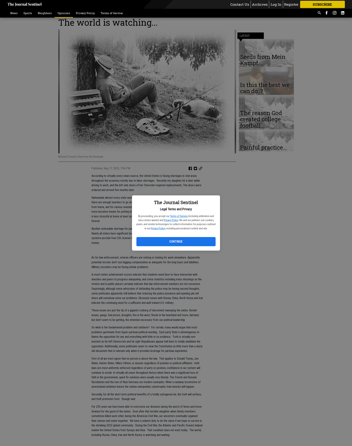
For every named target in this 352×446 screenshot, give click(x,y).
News (14, 13)
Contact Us (239, 4)
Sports (27, 13)
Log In (276, 4)
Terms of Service (179, 216)
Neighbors (45, 13)
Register (291, 4)
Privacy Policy (171, 220)
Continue (175, 241)
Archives (260, 4)
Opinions (64, 13)
